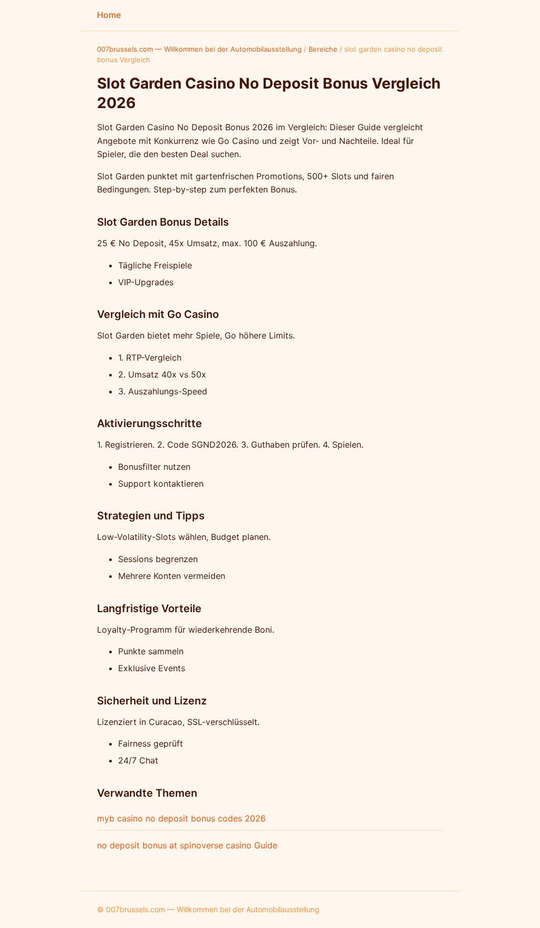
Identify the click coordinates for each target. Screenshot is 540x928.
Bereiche (323, 49)
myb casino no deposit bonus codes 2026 (181, 818)
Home (109, 14)
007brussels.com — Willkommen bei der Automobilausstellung (199, 49)
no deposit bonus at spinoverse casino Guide (187, 845)
